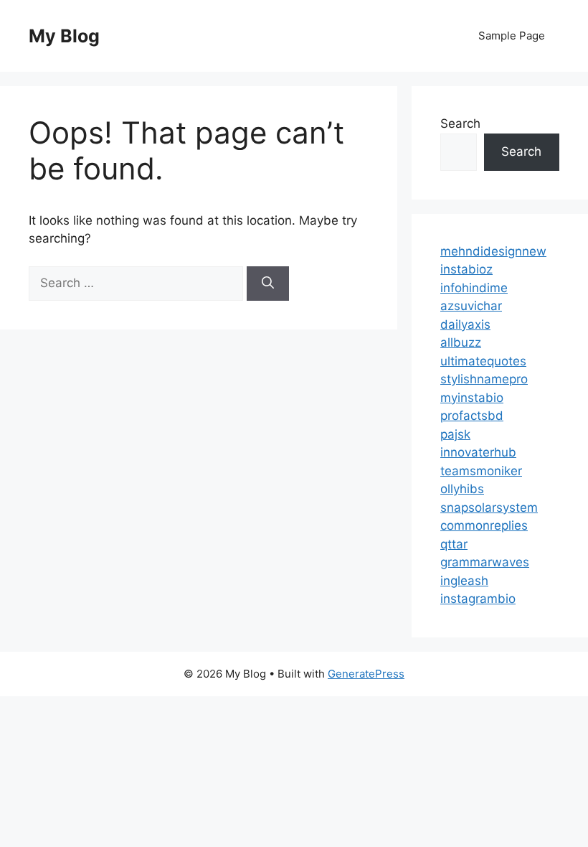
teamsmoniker (481, 471)
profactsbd (471, 415)
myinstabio (471, 397)
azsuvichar (471, 306)
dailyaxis (465, 324)
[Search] (268, 283)
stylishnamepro (484, 379)
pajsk (455, 434)
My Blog (64, 36)
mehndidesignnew (493, 251)
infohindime (474, 288)
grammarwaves (484, 562)
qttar (454, 544)
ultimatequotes (483, 361)
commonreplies (484, 525)
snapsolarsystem (489, 507)
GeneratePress (366, 673)
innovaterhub (478, 452)
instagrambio (478, 598)
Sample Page (511, 35)
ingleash (464, 581)
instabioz (466, 269)
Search (460, 123)
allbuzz (460, 342)
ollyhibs (462, 489)
